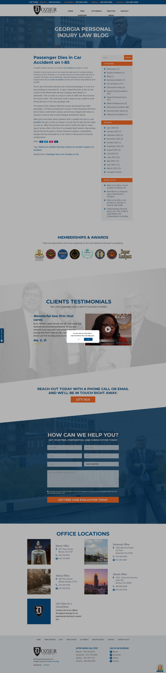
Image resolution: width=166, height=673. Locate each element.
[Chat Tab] (83, 336)
